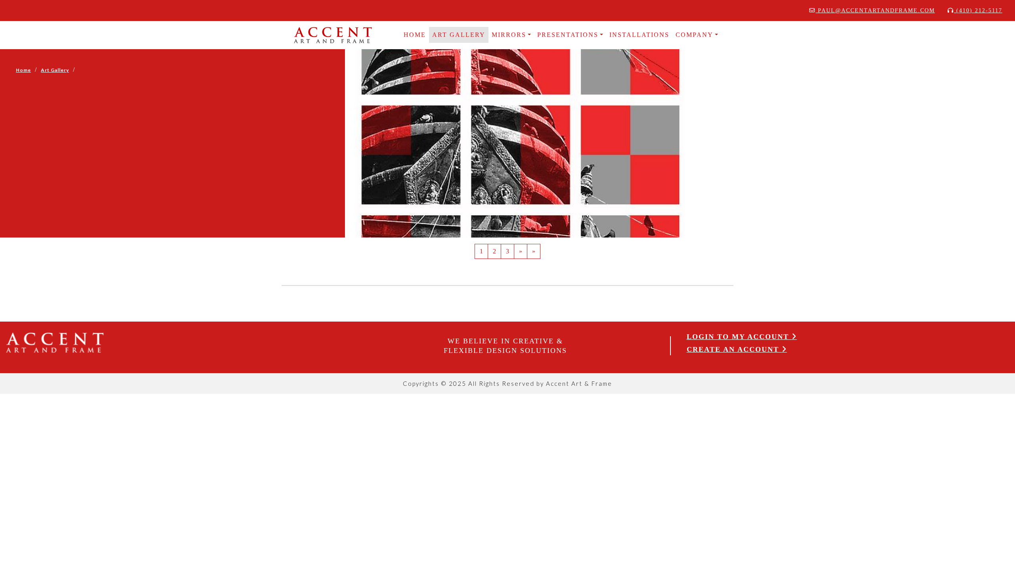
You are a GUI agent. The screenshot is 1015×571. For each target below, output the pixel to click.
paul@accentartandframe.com (875, 10)
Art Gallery (458, 34)
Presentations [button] (567, 34)
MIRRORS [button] (509, 34)
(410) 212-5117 (978, 10)
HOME (415, 34)
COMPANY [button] (694, 34)
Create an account (734, 349)
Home (23, 70)
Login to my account (739, 337)
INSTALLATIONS (639, 34)
